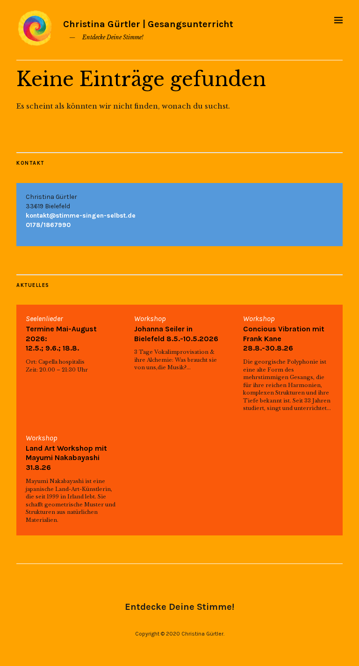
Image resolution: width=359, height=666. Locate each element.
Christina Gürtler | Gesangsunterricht (148, 24)
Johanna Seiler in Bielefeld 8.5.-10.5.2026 (176, 333)
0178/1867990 (48, 225)
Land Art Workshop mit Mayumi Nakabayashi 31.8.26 (66, 458)
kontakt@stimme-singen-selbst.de (81, 216)
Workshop (150, 318)
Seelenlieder (44, 318)
